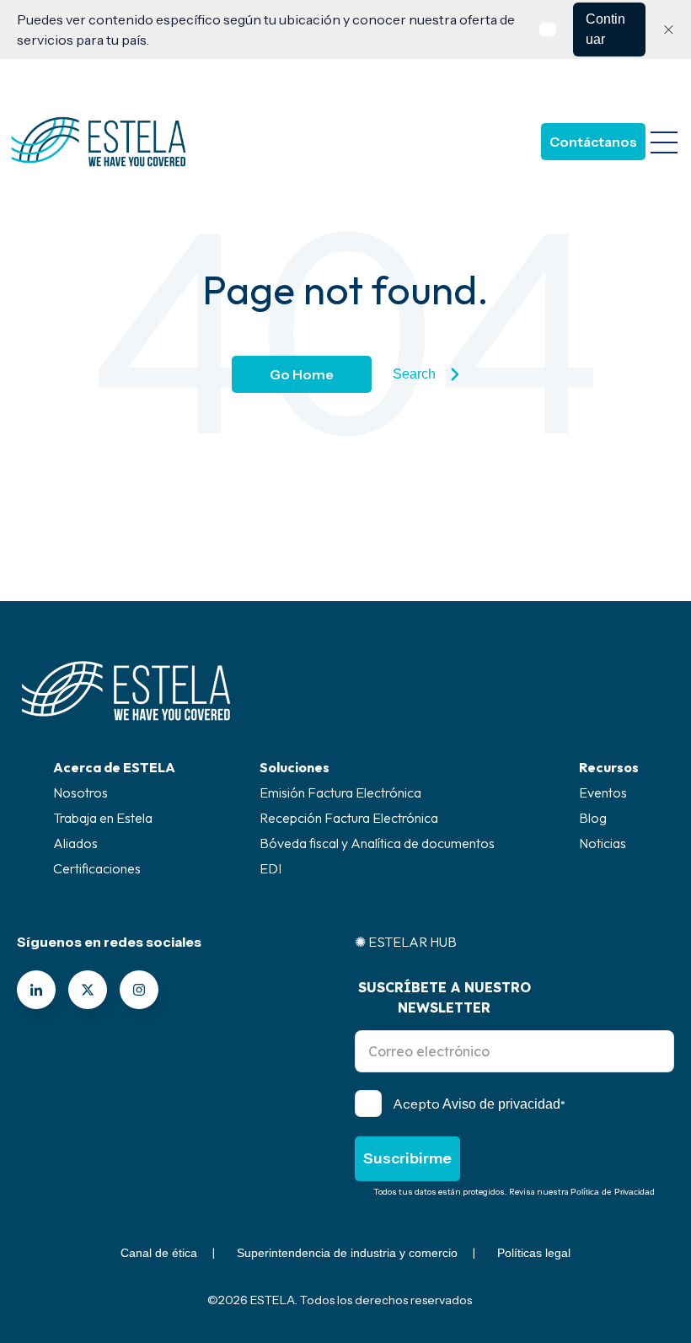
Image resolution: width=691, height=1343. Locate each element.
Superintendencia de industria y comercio (347, 1253)
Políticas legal (533, 1253)
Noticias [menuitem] (602, 843)
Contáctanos (593, 141)
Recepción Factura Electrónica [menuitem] (349, 817)
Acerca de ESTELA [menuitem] (114, 767)
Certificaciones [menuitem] (97, 868)
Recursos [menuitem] (609, 767)
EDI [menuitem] (270, 868)
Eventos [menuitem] (603, 792)
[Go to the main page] (98, 141)
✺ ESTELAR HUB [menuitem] (406, 941)
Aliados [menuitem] (75, 843)
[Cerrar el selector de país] (668, 29)
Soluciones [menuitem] (294, 767)
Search (414, 374)
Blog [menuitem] (593, 817)
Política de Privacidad (612, 1191)
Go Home (302, 374)
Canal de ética (159, 1253)
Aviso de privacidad (501, 1104)
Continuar (605, 29)
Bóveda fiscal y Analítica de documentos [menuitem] (377, 843)
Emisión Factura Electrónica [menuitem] (340, 792)
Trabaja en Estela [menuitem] (103, 817)
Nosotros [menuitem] (80, 792)
